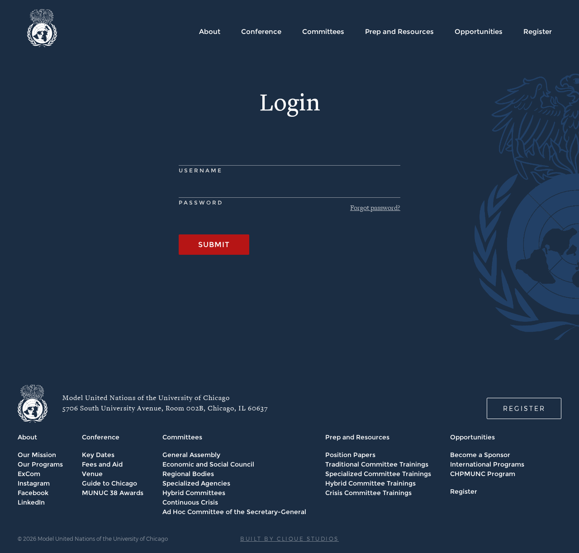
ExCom (29, 474)
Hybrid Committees (193, 493)
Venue (92, 474)
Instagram (34, 483)
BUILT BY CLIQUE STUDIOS (289, 538)
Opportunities (479, 31)
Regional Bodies (188, 474)
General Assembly (191, 455)
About (209, 31)
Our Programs (40, 464)
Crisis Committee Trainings (368, 493)
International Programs (487, 464)
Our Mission (37, 455)
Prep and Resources (399, 31)
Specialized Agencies (196, 483)
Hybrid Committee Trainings (370, 483)
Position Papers (350, 455)
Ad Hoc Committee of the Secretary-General (234, 512)
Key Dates (98, 455)
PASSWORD (201, 202)
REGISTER (524, 408)
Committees (323, 31)
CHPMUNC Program (482, 474)
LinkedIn (31, 502)
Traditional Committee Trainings (376, 464)
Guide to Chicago (109, 483)
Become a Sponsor (480, 455)
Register (537, 31)
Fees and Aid (102, 464)
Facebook (33, 493)
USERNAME (201, 170)
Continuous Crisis (190, 502)
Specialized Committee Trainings (378, 474)
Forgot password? (375, 208)
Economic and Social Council (208, 464)
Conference (261, 31)
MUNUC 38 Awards (112, 493)
